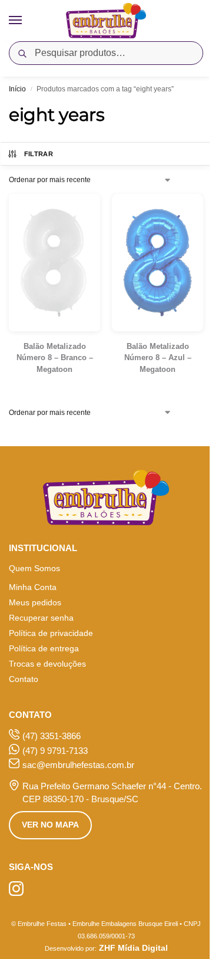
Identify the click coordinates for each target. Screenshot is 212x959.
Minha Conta (33, 587)
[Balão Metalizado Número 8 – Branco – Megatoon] (54, 262)
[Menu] (26, 20)
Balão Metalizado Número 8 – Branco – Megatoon (54, 358)
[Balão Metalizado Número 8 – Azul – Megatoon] (157, 262)
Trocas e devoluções (47, 663)
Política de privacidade (51, 633)
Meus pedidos (35, 602)
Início (17, 89)
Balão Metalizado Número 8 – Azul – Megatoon (157, 358)
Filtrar (38, 153)
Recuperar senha (41, 617)
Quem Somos (34, 568)
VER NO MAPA (50, 824)
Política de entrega (44, 648)
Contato (23, 679)
